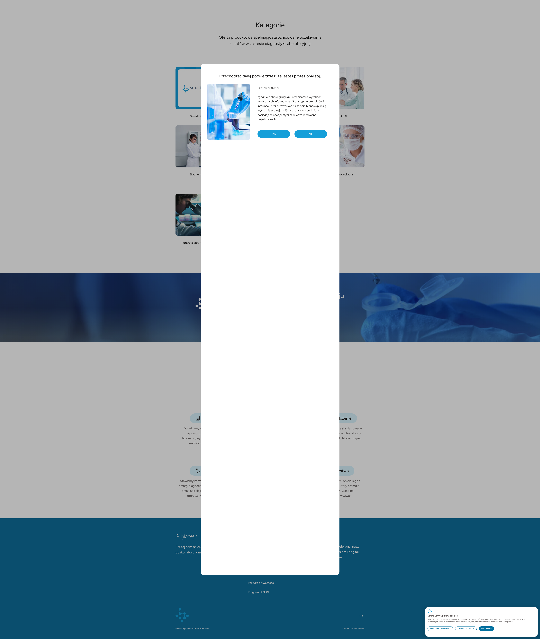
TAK (274, 134)
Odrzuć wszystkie (466, 629)
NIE (310, 134)
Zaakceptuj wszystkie (440, 629)
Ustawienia (486, 629)
